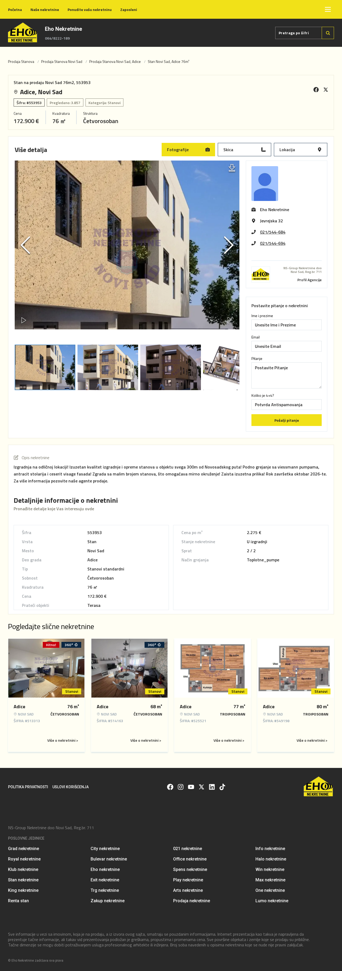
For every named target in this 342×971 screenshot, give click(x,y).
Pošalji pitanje (286, 420)
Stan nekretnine (23, 879)
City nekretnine (105, 848)
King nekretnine (23, 890)
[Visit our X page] (201, 787)
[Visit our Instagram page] (180, 787)
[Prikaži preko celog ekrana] (230, 320)
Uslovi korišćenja (70, 787)
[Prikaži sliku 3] (170, 367)
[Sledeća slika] (228, 245)
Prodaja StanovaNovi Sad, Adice (115, 61)
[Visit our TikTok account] (222, 787)
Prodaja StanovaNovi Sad (61, 61)
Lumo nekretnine (271, 900)
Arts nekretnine (188, 890)
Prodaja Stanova (21, 61)
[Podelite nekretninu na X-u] (325, 89)
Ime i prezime (262, 315)
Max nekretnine (270, 879)
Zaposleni (128, 9)
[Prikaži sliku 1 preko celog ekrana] (127, 259)
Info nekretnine (270, 848)
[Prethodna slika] (25, 245)
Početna (15, 9)
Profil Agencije (309, 280)
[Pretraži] (328, 33)
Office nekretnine (190, 859)
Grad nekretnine (23, 848)
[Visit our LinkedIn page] (212, 787)
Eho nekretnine (105, 869)
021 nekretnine (187, 848)
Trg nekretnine (105, 890)
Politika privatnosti (28, 787)
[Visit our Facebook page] (170, 787)
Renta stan (18, 900)
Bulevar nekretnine (109, 859)
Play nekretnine (188, 879)
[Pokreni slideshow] (24, 320)
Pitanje (256, 358)
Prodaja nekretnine (191, 900)
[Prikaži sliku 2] (107, 367)
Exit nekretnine (105, 879)
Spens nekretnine (190, 869)
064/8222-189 (57, 38)
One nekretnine (270, 890)
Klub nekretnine (23, 869)
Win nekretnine (269, 869)
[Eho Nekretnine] (23, 33)
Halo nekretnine (270, 859)
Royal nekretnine (24, 859)
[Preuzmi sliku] (232, 168)
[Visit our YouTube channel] (191, 787)
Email (255, 337)
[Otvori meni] (328, 9)
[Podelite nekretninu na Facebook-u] (316, 89)
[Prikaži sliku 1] (45, 367)
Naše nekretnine (44, 9)
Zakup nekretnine (108, 900)
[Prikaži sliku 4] (233, 367)
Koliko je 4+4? (262, 395)
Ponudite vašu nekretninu (90, 9)
